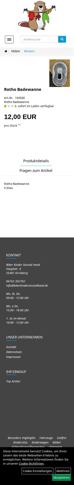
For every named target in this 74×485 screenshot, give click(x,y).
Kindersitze (20, 442)
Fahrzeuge (46, 438)
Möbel (15, 51)
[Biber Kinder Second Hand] (37, 16)
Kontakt (11, 347)
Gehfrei (61, 438)
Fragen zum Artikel (36, 170)
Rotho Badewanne (22, 89)
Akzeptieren (61, 477)
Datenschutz (14, 352)
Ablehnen (63, 471)
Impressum (13, 357)
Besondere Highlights (21, 438)
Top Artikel (13, 381)
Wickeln (29, 51)
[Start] (6, 51)
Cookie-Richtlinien (31, 463)
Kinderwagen (40, 442)
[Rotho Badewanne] (59, 73)
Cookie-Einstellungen (37, 471)
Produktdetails (36, 160)
